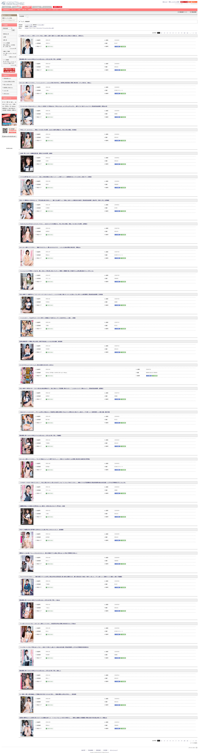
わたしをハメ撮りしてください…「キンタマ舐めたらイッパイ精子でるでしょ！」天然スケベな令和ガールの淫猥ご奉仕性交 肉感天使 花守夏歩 (55, 459)
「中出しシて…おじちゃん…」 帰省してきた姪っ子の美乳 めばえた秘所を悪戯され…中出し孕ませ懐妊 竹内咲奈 (48, 129)
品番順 (34, 26)
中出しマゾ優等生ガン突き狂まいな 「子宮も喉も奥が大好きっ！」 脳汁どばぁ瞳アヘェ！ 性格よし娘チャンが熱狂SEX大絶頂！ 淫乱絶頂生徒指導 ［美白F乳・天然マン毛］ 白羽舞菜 (64, 200)
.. (190, 32)
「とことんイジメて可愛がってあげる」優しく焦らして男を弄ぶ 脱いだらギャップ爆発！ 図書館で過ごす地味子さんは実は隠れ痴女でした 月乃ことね (56, 271)
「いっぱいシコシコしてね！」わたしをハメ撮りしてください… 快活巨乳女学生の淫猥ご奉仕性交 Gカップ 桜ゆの (48, 623)
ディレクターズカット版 (48, 28)
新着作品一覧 (6, 33)
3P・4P (4, 61)
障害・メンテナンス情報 (174, 1)
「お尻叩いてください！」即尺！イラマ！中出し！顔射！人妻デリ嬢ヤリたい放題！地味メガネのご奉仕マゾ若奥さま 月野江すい (52, 35)
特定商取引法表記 (9, 148)
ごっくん (12, 61)
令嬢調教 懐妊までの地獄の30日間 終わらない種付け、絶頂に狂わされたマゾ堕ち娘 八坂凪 (42, 506)
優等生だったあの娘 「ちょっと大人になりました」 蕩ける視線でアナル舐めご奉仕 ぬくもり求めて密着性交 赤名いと (48, 553)
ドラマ (6, 104)
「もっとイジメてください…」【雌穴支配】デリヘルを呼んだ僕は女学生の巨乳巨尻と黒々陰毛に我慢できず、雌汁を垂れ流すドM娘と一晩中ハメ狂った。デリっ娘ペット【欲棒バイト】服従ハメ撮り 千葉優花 (71, 576)
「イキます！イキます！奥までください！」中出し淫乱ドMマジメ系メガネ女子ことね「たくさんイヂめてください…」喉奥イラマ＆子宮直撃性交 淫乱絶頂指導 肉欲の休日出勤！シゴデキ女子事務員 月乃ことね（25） (73, 482)
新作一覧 (13, 9)
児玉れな (14, 106)
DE (7, 102)
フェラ (12, 63)
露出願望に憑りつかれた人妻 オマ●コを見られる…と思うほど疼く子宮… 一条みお (40, 600)
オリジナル (39, 28)
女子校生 (13, 44)
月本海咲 (4, 110)
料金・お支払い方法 (41, 9)
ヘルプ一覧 (6, 90)
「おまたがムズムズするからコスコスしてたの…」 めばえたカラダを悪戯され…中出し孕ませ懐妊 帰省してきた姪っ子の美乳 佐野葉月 (53, 223)
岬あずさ (13, 108)
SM (9, 46)
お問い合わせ (55, 9)
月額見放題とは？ (31, 9)
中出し (8, 61)
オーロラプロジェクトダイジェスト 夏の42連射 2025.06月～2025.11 (36, 365)
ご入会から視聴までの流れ (9, 81)
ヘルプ (49, 9)
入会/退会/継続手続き (64, 9)
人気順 (18, 9)
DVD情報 (105, 750)
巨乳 (6, 54)
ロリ (4, 53)
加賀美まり (5, 108)
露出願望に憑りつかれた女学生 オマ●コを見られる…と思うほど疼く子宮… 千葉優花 (40, 435)
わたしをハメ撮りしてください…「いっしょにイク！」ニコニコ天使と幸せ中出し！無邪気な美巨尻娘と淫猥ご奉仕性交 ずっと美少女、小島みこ (55, 82)
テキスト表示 (41, 24)
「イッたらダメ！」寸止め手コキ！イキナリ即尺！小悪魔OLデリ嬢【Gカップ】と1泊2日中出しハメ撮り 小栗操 (47, 318)
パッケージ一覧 (28, 24)
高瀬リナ (14, 110)
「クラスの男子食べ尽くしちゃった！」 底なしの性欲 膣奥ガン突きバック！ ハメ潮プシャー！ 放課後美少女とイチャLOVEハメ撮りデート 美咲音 (55, 176)
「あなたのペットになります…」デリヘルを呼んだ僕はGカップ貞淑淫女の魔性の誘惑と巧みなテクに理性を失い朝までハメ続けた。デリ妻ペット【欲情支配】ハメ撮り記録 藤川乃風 (65, 412)
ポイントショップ (114, 750)
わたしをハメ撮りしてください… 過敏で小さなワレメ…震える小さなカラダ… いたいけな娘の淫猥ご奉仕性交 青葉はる (50, 247)
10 (184, 32)
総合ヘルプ (165, 1)
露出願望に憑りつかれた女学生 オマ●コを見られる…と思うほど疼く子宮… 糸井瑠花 (40, 59)
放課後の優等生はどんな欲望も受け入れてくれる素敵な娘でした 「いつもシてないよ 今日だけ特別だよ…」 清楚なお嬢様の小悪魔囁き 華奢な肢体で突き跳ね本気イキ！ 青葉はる (63, 717)
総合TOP (83, 750)
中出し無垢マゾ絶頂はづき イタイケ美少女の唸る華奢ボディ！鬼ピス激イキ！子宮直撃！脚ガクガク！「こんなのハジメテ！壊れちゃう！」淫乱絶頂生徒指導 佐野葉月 (61, 388)
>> (196, 32)
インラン (10, 53)
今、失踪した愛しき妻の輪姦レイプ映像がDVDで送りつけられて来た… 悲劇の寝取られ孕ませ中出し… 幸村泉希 (48, 694)
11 (187, 32)
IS (9, 102)
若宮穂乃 (9, 110)
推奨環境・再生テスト (8, 87)
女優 (10, 108)
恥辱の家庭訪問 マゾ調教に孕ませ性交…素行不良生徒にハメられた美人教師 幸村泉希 (41, 341)
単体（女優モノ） (7, 44)
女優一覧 (24, 9)
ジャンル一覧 (13, 48)
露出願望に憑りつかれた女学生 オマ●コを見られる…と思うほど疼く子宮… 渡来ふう (40, 670)
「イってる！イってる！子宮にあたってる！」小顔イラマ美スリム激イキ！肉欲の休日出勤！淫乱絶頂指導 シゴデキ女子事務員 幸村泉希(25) (54, 647)
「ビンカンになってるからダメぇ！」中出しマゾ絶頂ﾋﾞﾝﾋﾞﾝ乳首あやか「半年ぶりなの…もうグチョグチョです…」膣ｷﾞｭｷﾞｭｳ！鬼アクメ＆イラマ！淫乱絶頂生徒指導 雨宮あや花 (63, 106)
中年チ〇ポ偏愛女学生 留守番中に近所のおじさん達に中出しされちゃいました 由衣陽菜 (41, 529)
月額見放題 (98, 750)
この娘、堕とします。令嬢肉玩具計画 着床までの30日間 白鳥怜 (36, 153)
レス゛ (10, 104)
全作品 (26, 28)
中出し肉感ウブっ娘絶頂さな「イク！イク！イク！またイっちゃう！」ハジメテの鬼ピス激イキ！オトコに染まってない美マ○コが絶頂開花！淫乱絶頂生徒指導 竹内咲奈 (61, 294)
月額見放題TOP (6, 9)
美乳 (7, 53)
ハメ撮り (6, 46)
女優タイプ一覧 (12, 56)
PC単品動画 (90, 750)
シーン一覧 (13, 65)
